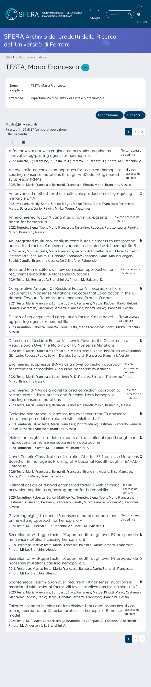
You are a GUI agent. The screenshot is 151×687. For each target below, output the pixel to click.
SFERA (10, 57)
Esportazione (108, 115)
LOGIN (142, 22)
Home (94, 10)
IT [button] (138, 6)
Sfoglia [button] (95, 18)
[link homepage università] (44, 14)
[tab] (13, 142)
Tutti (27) (134, 115)
